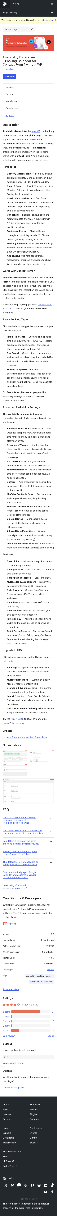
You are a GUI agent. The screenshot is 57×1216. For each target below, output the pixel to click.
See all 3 (50, 970)
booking (40, 976)
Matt (7, 1156)
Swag (34, 1142)
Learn (5, 1128)
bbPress (8, 1161)
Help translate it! (48, 20)
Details (9, 87)
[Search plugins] (32, 29)
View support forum (13, 1063)
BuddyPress (10, 1166)
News (6, 1109)
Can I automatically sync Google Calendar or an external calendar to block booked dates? (19, 875)
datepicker (48, 981)
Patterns (34, 1119)
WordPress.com (12, 1151)
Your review (9, 1036)
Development (12, 108)
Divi (9, 308)
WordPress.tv (11, 1142)
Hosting (7, 1114)
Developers (8, 1137)
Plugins (33, 1114)
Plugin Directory (10, 12)
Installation (11, 101)
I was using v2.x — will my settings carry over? (15, 886)
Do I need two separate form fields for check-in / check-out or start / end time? (24, 832)
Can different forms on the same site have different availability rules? (21, 842)
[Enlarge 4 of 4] (50, 782)
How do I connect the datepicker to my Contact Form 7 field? (20, 852)
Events (33, 1133)
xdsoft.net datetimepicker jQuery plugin (27, 737)
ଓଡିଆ (12, 1178)
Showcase (35, 1104)
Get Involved (36, 1128)
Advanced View (11, 989)
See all (51, 1036)
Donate (35, 1137)
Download (9, 76)
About (6, 1104)
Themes (34, 1109)
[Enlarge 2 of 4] (50, 753)
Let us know (18, 723)
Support (10, 115)
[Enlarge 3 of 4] (23, 767)
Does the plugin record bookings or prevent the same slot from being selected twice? (19, 820)
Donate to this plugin (13, 1087)
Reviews (10, 94)
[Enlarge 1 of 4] (23, 753)
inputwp (10, 69)
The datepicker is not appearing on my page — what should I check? (20, 863)
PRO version (17, 719)
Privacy (6, 1119)
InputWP (36, 131)
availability (30, 976)
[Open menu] (52, 4)
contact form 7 (36, 981)
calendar (49, 976)
